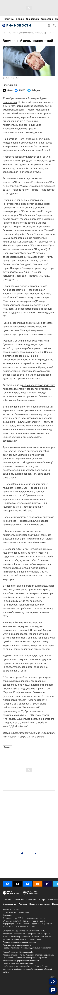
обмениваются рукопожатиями (32, 340)
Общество (18, 899)
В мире (42, 899)
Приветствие (10, 138)
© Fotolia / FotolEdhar (11, 78)
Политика (7, 899)
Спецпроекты (9, 904)
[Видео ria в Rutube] (47, 884)
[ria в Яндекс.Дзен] (17, 884)
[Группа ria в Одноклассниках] (37, 884)
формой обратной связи (28, 960)
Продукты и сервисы (39, 904)
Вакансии (7, 915)
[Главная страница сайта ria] (16, 25)
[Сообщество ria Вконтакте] (27, 884)
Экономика (31, 899)
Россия (7, 747)
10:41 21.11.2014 (10, 33)
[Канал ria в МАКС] (7, 884)
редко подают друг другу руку (38, 385)
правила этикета (22, 406)
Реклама (22, 904)
